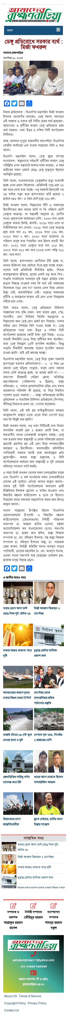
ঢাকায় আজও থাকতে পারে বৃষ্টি (34, 867)
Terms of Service (30, 996)
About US (10, 996)
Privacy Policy (37, 1003)
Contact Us (11, 1010)
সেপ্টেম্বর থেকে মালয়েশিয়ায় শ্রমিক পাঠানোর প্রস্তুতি (44, 698)
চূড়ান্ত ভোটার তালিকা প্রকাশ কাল (35, 877)
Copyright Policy (15, 1003)
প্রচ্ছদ (10, 30)
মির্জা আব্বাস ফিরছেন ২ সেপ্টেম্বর (36, 857)
